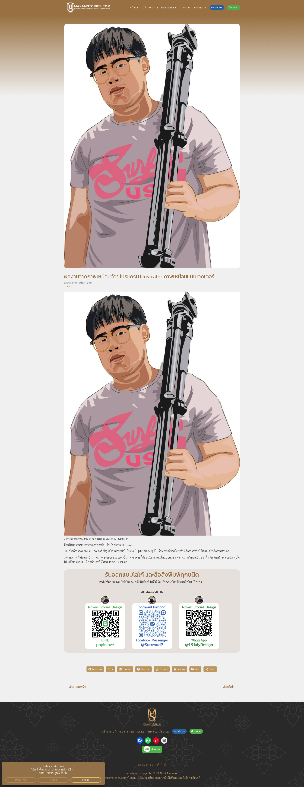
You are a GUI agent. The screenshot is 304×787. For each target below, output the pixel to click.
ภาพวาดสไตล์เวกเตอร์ (82, 282)
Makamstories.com (115, 777)
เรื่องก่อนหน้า (77, 687)
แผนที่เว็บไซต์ (158, 765)
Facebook (216, 7)
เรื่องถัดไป (229, 687)
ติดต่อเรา (233, 7)
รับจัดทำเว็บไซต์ (191, 777)
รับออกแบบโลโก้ (136, 777)
